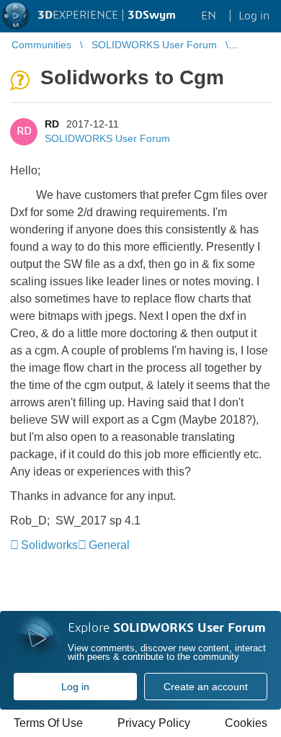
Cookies (246, 723)
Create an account (206, 686)
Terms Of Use (48, 723)
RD (52, 124)
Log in (75, 686)
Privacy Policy (153, 723)
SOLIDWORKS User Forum (107, 138)
